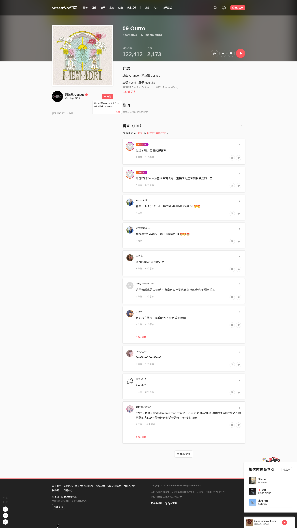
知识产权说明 (114, 486)
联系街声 (56, 490)
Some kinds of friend (265, 521)
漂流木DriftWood (261, 524)
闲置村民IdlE (264, 482)
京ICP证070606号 (160, 492)
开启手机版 (156, 503)
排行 (85, 7)
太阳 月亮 (263, 500)
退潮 (264, 490)
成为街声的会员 (157, 133)
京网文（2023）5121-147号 (210, 492)
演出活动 (131, 7)
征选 (120, 7)
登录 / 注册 (237, 7)
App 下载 (172, 503)
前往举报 (58, 507)
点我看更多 (184, 454)
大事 (156, 7)
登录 (140, 133)
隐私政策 (100, 486)
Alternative (130, 35)
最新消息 (68, 486)
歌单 (103, 7)
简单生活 (167, 7)
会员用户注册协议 (84, 486)
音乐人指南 (129, 486)
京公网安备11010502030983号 (166, 496)
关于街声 (56, 486)
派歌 (147, 7)
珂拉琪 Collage (74, 94)
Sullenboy (262, 504)
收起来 (286, 469)
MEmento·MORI (151, 35)
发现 (111, 7)
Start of (262, 479)
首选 (94, 7)
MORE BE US (264, 493)
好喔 (118, 112)
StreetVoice (64, 7)
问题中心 (68, 490)
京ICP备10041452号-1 (182, 492)
